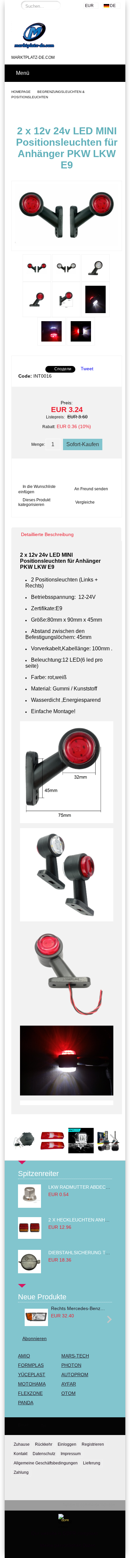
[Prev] (22, 1140)
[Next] (110, 1140)
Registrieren (93, 1444)
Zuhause (22, 1444)
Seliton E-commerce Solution (89, 1505)
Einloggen (67, 1444)
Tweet (87, 368)
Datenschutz (44, 1453)
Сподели (62, 369)
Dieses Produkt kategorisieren (34, 502)
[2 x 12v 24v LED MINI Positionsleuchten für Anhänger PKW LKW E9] (66, 244)
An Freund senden (91, 489)
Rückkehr (43, 1444)
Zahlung (21, 1472)
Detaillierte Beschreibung (47, 534)
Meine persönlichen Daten (67, 1545)
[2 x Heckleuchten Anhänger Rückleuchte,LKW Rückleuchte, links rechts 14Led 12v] (29, 1237)
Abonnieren (34, 1338)
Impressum (71, 1453)
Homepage (21, 92)
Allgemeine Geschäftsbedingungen (46, 1463)
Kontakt (20, 1453)
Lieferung (91, 1463)
